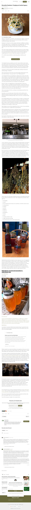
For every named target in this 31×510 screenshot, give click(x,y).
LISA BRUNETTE (5, 274)
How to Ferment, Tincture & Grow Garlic (8, 476)
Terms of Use (19, 492)
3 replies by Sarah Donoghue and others (9, 446)
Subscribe (24, 1)
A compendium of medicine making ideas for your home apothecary (11, 477)
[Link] (0, 271)
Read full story (4, 325)
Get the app (19, 506)
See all (3, 492)
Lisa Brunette (11, 8)
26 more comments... (4, 470)
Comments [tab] (3, 430)
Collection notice (21, 504)
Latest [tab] (4, 474)
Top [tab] (2, 474)
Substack (12, 508)
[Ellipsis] (28, 437)
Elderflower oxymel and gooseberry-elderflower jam (12, 271)
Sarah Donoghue (7, 8)
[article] (15, 478)
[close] (22, 479)
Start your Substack (13, 506)
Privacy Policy (21, 493)
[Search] (20, 1)
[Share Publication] (21, 1)
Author (4, 438)
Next (27, 416)
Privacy (15, 504)
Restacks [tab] (7, 430)
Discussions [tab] (7, 474)
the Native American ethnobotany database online (13, 355)
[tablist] (5, 430)
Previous (4, 416)
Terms (17, 504)
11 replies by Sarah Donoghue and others (9, 467)
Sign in (29, 1)
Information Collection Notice (15, 493)
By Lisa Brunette (4, 316)
